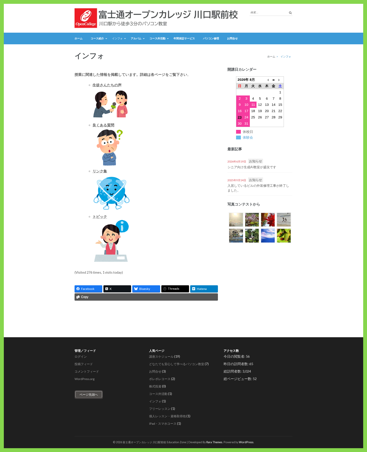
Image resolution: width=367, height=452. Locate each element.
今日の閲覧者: (235, 356)
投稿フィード (84, 364)
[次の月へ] (280, 80)
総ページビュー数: (238, 379)
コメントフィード (87, 371)
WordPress (246, 442)
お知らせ (255, 161)
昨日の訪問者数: (236, 364)
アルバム (136, 38)
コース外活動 (157, 38)
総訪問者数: (233, 371)
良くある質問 (103, 125)
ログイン (81, 356)
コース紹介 (97, 38)
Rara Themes (214, 442)
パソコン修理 (211, 38)
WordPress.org (85, 379)
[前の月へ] (266, 80)
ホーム (79, 38)
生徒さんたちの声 (107, 85)
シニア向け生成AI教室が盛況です (251, 167)
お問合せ (232, 38)
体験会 (248, 137)
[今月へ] (273, 80)
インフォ (117, 38)
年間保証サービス (184, 38)
